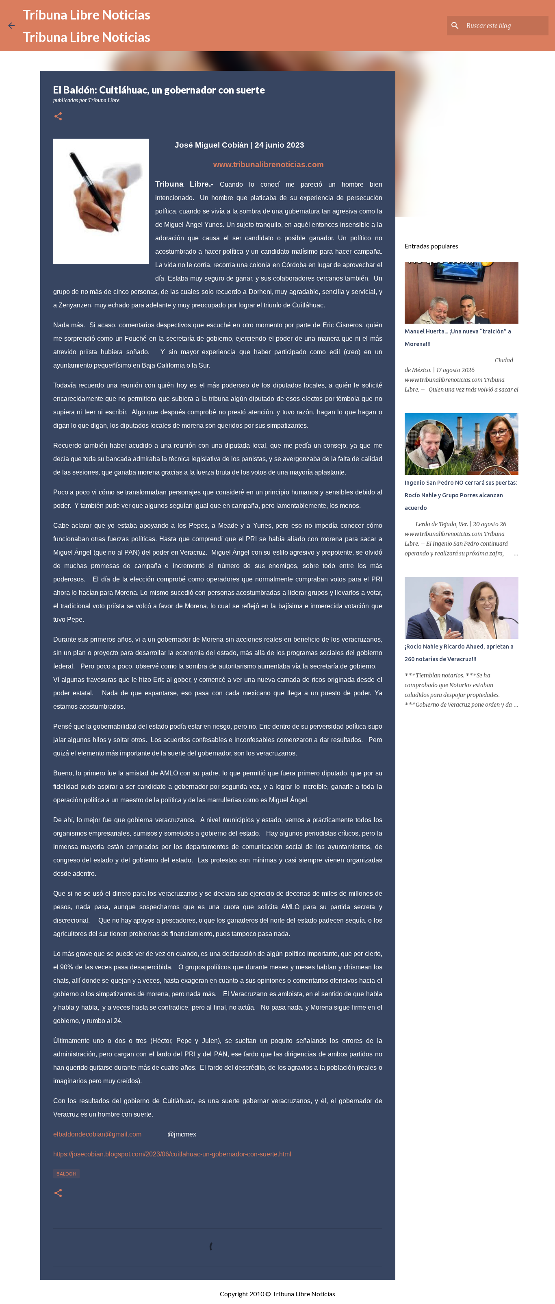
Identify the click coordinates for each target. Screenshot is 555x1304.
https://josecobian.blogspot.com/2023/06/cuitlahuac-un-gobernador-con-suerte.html (172, 1154)
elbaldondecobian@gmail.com (97, 1134)
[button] (58, 116)
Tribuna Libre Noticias (86, 14)
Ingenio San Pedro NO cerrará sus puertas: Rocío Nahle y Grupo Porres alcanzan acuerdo (461, 495)
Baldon (66, 1174)
